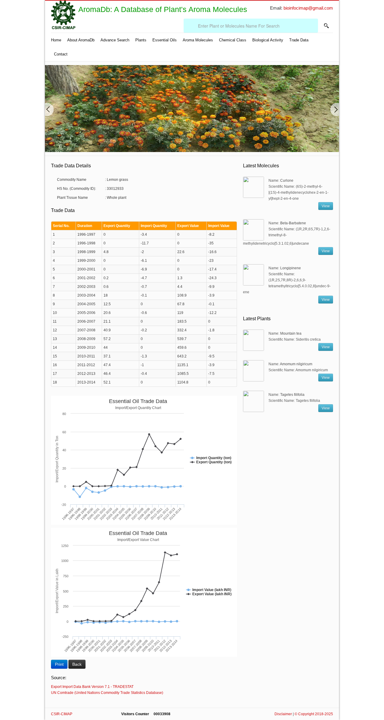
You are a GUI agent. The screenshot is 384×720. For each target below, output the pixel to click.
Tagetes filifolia (292, 395)
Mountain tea (291, 333)
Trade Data (298, 40)
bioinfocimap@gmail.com (308, 7)
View (326, 206)
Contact (61, 54)
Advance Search (114, 40)
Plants (140, 40)
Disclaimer (283, 714)
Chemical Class (232, 40)
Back (77, 664)
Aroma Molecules (198, 40)
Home (56, 40)
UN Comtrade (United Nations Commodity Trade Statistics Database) (107, 693)
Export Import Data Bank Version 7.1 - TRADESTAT (92, 687)
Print (59, 664)
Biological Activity (267, 40)
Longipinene (290, 268)
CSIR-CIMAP (62, 714)
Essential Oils (164, 40)
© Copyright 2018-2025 (314, 714)
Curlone (286, 180)
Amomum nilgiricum (296, 364)
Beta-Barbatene (293, 223)
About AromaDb (80, 40)
